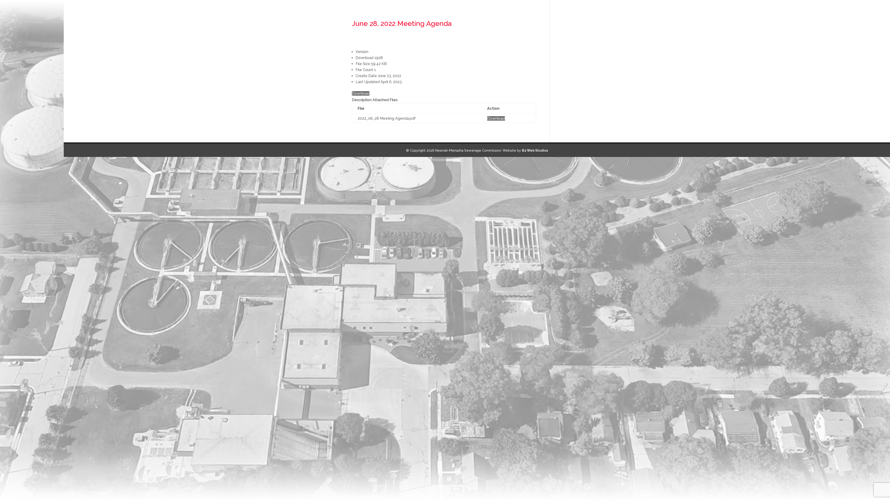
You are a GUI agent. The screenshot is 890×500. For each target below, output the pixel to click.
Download (361, 93)
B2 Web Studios (535, 150)
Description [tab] (362, 100)
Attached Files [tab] (385, 100)
